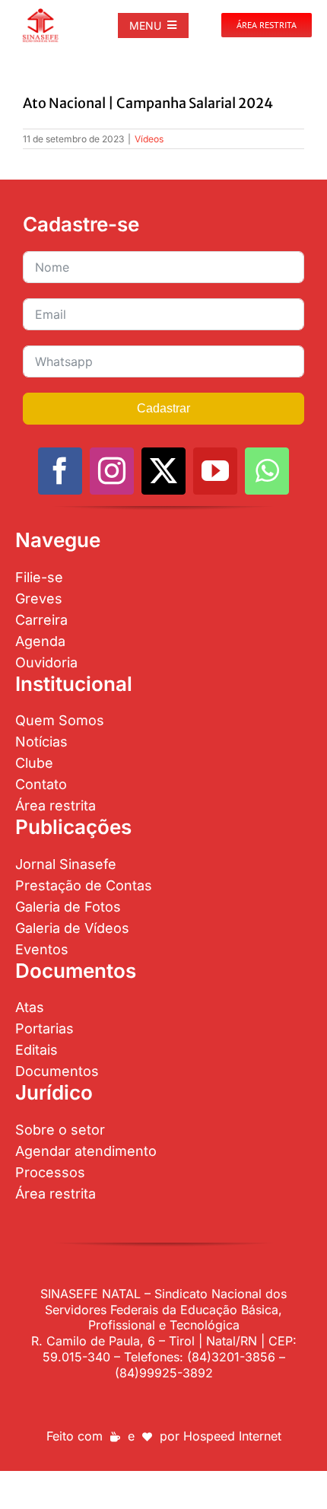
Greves (38, 598)
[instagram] (112, 471)
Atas (29, 1007)
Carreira (41, 620)
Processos (50, 1172)
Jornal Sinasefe (65, 864)
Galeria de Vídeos (72, 928)
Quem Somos (59, 720)
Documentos (57, 1071)
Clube (34, 763)
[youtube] (215, 471)
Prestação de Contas (83, 885)
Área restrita (55, 805)
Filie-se (39, 577)
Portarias (44, 1028)
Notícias (41, 742)
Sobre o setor (60, 1130)
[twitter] (163, 471)
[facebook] (60, 471)
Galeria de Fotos (68, 907)
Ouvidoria (46, 662)
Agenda (40, 641)
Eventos (41, 949)
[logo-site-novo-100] (40, 13)
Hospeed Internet (232, 1436)
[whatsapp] (267, 471)
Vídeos (149, 139)
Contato (41, 784)
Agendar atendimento (86, 1151)
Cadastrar (163, 408)
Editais (36, 1050)
